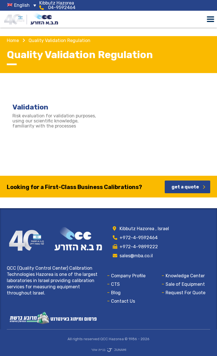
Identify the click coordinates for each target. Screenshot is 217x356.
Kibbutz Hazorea (56, 3)
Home (13, 40)
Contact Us (123, 301)
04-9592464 (61, 7)
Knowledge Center (185, 275)
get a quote (185, 187)
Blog (116, 292)
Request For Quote (185, 292)
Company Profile (128, 275)
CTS (115, 284)
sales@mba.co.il (136, 255)
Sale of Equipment (185, 284)
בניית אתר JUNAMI (108, 350)
